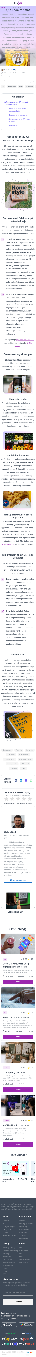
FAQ (20, 1248)
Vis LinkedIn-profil (19, 880)
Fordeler (6, 1221)
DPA (4, 1274)
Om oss (22, 1221)
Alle (3, 86)
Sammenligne (24, 1229)
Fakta (23, 768)
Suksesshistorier (25, 1259)
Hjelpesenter (23, 1262)
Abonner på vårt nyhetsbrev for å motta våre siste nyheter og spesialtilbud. (16, 1284)
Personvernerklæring (10, 1251)
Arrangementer (12, 764)
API (4, 1224)
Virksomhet (25, 764)
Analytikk (19, 750)
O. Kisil (7, 1031)
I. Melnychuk (9, 976)
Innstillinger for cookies (8, 1267)
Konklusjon (13, 126)
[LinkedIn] (14, 70)
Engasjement (7, 750)
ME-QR (3, 8)
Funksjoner (29, 86)
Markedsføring (23, 754)
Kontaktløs (29, 750)
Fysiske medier (9, 759)
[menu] (4, 3)
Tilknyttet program (9, 1227)
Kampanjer (11, 754)
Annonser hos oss (9, 1235)
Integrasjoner (23, 1232)
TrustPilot (22, 1235)
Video (21, 1256)
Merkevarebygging (25, 759)
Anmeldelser (23, 1238)
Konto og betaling (9, 1248)
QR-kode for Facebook (25, 340)
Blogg (21, 1254)
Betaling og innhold (26, 1224)
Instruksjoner (12, 86)
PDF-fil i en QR (8, 544)
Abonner (18, 1302)
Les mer (18, 982)
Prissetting (23, 1227)
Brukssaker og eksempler (18, 115)
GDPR (5, 1271)
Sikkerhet (14, 768)
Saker (9, 8)
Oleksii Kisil (8, 70)
